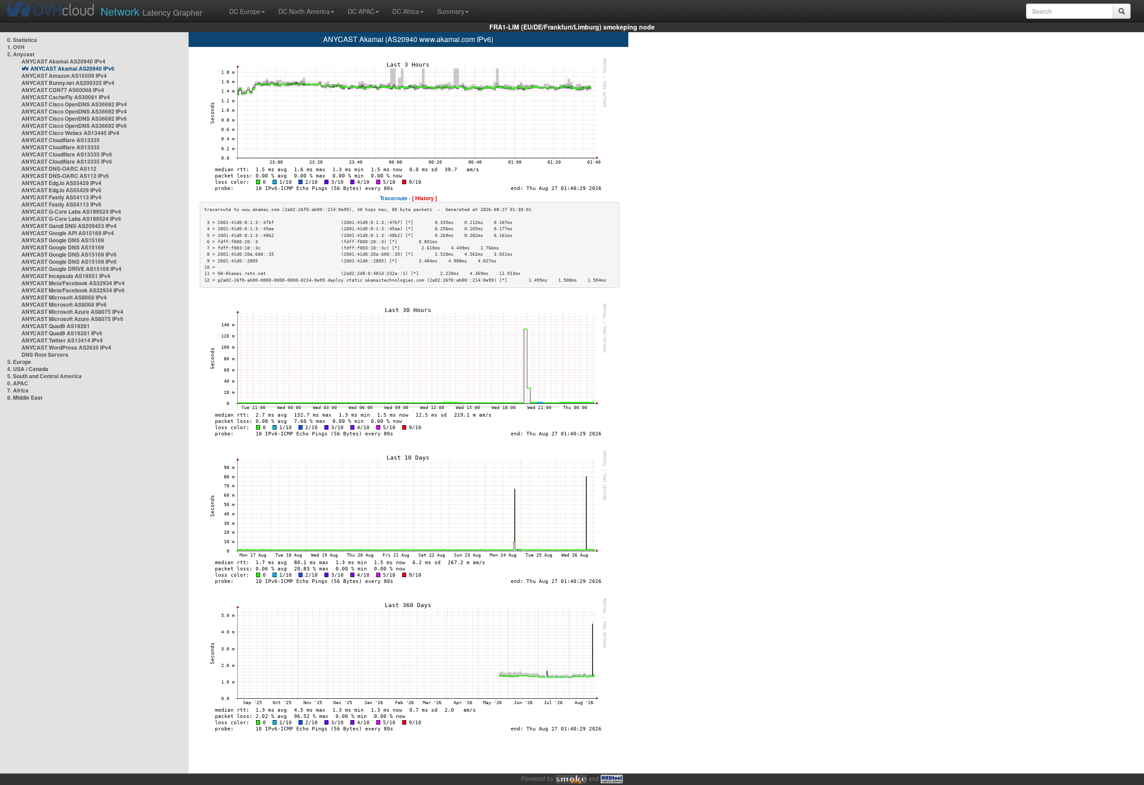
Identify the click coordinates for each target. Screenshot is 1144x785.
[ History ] (424, 198)
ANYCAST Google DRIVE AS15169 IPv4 (71, 269)
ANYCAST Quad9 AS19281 (55, 326)
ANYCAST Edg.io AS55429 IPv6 (61, 190)
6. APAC (17, 383)
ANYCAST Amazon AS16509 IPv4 (64, 76)
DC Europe (245, 11)
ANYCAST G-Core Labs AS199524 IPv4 (71, 211)
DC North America (304, 11)
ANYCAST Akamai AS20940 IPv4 (63, 61)
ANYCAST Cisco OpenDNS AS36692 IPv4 (74, 104)
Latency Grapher (151, 11)
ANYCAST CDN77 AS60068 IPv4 (62, 90)
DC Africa (405, 11)
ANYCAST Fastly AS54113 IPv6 (61, 204)
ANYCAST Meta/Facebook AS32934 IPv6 (73, 290)
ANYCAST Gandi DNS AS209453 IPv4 (69, 226)
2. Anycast (20, 54)
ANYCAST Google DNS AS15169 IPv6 (69, 254)
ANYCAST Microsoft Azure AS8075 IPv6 (72, 319)
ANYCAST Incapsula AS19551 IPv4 (65, 276)
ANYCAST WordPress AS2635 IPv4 (66, 347)
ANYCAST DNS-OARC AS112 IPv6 (65, 176)
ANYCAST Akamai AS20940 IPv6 (72, 68)
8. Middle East (24, 397)
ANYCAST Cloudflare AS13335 (60, 140)
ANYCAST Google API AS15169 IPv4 (67, 233)
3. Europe (19, 362)
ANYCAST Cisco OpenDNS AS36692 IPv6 (74, 118)
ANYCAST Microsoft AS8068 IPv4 (64, 297)
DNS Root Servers (44, 354)
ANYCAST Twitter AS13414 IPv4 (62, 340)
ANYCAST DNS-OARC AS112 (59, 169)
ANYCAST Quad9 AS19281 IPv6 (61, 333)
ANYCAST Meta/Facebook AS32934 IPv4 (73, 283)
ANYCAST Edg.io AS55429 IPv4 (61, 183)
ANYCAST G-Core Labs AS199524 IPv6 (71, 219)
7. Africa (18, 390)
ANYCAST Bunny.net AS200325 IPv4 (67, 83)
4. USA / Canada (27, 369)
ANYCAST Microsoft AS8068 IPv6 (64, 304)
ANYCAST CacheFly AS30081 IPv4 (65, 97)
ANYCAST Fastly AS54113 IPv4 (61, 197)
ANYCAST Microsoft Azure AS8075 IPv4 (72, 312)
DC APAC (361, 11)
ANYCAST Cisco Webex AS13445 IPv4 (70, 133)
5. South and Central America (44, 376)
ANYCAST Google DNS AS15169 (62, 240)
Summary (450, 11)
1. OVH (16, 47)
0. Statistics (22, 40)
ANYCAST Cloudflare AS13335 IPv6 (66, 154)
